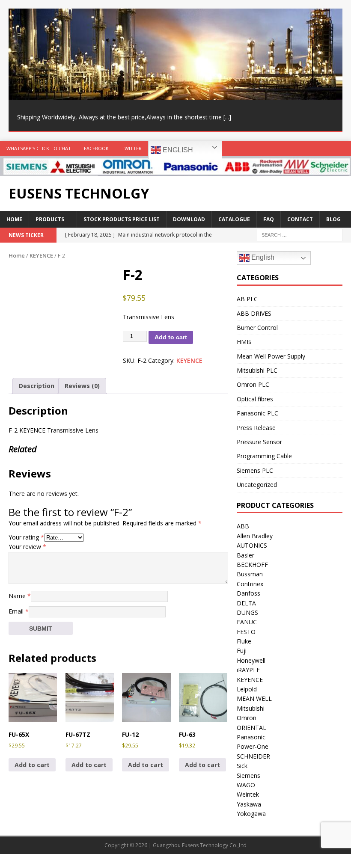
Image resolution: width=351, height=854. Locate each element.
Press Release (256, 428)
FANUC (247, 622)
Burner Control (257, 327)
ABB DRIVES (254, 313)
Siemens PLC (255, 470)
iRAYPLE (248, 670)
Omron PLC (253, 384)
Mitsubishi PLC (257, 370)
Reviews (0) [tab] (82, 386)
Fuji (242, 650)
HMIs (244, 342)
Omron (246, 718)
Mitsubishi (251, 708)
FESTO (246, 632)
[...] (227, 117)
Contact (300, 219)
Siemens (248, 775)
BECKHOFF (252, 564)
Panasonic (251, 737)
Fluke (244, 641)
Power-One (252, 746)
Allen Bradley (255, 536)
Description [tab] (36, 386)
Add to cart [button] (32, 765)
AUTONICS (252, 545)
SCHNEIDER (253, 756)
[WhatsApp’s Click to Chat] (310, 148)
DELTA (246, 603)
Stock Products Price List (121, 219)
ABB (243, 526)
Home (14, 219)
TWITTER (132, 148)
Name (20, 596)
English (177, 150)
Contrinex (250, 584)
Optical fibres (255, 399)
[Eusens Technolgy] (175, 171)
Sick (242, 766)
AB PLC (247, 299)
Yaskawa (249, 804)
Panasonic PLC (257, 413)
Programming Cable (264, 456)
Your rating (26, 537)
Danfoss (248, 593)
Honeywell (251, 660)
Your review (27, 547)
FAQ (268, 219)
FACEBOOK (96, 148)
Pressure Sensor (259, 442)
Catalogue (234, 219)
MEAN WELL (254, 698)
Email (19, 611)
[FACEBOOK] (326, 148)
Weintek (248, 794)
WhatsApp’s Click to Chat (38, 148)
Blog (333, 219)
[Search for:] (299, 235)
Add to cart (171, 337)
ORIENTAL (251, 728)
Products (50, 219)
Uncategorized (257, 484)
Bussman (250, 574)
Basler (245, 555)
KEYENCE (41, 255)
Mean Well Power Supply (271, 356)
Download (189, 219)
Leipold (247, 689)
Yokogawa (251, 814)
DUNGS (247, 612)
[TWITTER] (343, 148)
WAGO (246, 785)
